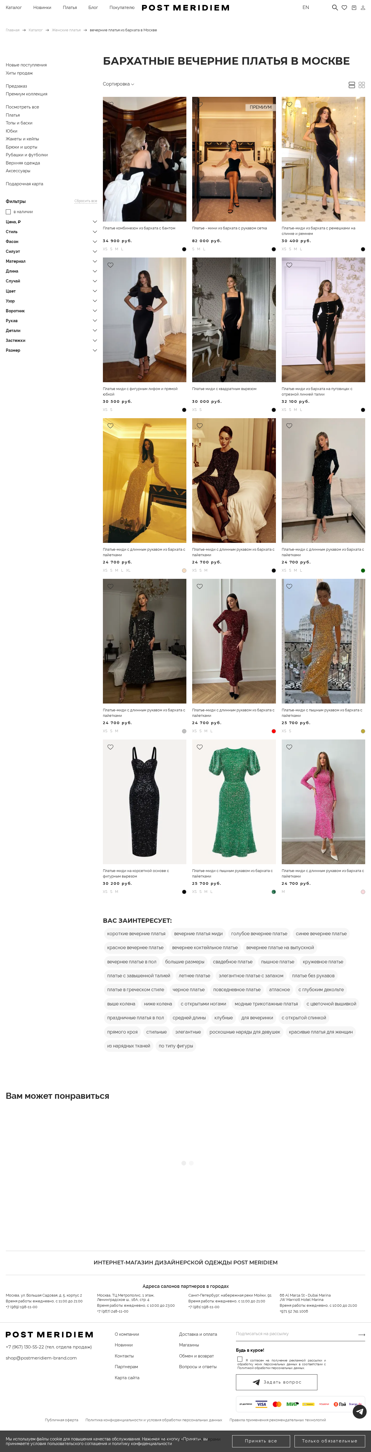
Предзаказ (16, 86)
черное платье (189, 989)
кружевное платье (323, 962)
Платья (70, 7)
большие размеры (184, 962)
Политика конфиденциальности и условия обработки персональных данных (154, 1420)
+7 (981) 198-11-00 (203, 1307)
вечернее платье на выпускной (280, 947)
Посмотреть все (22, 107)
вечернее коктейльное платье (205, 947)
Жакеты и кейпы (22, 139)
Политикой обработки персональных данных (270, 1368)
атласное (279, 989)
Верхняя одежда (23, 163)
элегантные (188, 1032)
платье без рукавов (313, 975)
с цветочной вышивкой (331, 1004)
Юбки (11, 131)
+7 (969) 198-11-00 (21, 1307)
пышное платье (277, 962)
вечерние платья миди (198, 933)
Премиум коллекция (26, 94)
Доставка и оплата (198, 1334)
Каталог (14, 7)
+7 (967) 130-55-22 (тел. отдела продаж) (49, 1347)
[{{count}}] (354, 8)
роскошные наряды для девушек (245, 1032)
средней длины (189, 1017)
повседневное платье (237, 989)
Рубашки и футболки (27, 154)
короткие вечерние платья (136, 933)
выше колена (121, 1004)
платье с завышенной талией (138, 975)
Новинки (42, 7)
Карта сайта (127, 1377)
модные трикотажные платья (266, 1004)
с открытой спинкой (304, 1017)
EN (306, 7)
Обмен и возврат (196, 1356)
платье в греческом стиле (135, 989)
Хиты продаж (19, 73)
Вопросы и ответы (198, 1366)
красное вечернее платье (135, 947)
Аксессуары (18, 170)
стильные (156, 1032)
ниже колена (158, 1004)
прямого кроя (122, 1032)
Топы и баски (19, 123)
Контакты (124, 1356)
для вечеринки (257, 1017)
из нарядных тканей (128, 1046)
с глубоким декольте (321, 989)
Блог (93, 7)
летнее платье (194, 975)
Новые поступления (26, 65)
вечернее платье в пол (132, 962)
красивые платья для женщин (321, 1032)
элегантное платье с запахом (251, 975)
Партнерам (126, 1366)
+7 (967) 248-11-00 (112, 1311)
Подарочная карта (24, 183)
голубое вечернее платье (259, 933)
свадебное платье (232, 962)
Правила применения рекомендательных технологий (278, 1420)
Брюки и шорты (21, 147)
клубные (223, 1017)
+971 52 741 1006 (294, 1311)
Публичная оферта (61, 1420)
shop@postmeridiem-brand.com (41, 1358)
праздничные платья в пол (135, 1017)
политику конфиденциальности (142, 1443)
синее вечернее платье (321, 933)
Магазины (189, 1345)
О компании (127, 1334)
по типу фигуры (176, 1046)
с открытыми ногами (203, 1004)
